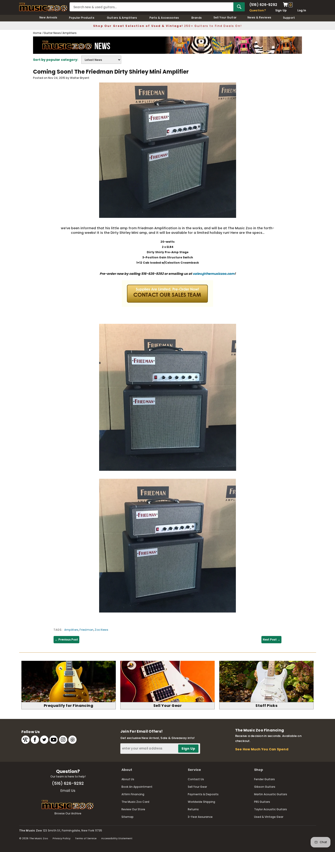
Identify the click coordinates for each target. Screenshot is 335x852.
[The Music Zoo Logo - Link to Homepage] (43, 7)
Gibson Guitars (264, 787)
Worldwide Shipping (201, 802)
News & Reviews (259, 17)
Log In (301, 10)
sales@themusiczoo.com (213, 273)
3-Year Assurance (200, 817)
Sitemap (127, 817)
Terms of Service (86, 838)
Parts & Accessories (164, 18)
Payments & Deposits (203, 794)
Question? (257, 10)
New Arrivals (48, 17)
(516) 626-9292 (263, 4)
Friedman (86, 630)
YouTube (53, 740)
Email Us (67, 790)
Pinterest (72, 740)
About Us (127, 779)
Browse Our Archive (67, 813)
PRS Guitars (262, 802)
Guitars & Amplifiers (122, 18)
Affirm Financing (132, 794)
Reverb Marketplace (25, 740)
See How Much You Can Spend (261, 749)
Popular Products (82, 18)
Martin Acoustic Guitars (270, 794)
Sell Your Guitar (225, 17)
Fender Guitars (264, 779)
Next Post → (271, 639)
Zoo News (101, 630)
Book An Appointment (136, 787)
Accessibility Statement (116, 838)
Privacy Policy (61, 838)
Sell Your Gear (197, 787)
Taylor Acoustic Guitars (270, 809)
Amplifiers (71, 630)
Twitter (44, 740)
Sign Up (281, 10)
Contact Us (196, 779)
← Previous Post (66, 639)
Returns (193, 809)
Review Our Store (133, 809)
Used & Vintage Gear (268, 817)
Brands (196, 18)
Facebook (35, 740)
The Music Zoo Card (135, 802)
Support (289, 18)
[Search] (239, 6)
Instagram (63, 740)
